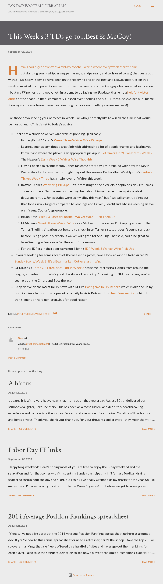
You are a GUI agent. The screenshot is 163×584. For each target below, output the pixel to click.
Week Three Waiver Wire (56, 223)
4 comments (26, 495)
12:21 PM (23, 349)
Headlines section (122, 293)
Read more (148, 428)
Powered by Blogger (83, 575)
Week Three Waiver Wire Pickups (78, 140)
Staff (20, 338)
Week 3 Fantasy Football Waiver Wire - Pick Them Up (77, 217)
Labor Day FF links (34, 449)
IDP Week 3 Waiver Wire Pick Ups (109, 248)
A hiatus (19, 382)
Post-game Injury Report (102, 287)
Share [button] (147, 314)
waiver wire (42, 314)
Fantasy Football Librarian (37, 5)
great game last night (37, 343)
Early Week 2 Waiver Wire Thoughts (67, 159)
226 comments (27, 428)
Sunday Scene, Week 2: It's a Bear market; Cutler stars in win (57, 261)
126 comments (27, 562)
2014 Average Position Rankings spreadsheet (68, 516)
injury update (25, 314)
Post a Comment (17, 357)
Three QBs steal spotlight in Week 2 (58, 268)
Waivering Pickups (56, 185)
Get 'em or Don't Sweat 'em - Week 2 (126, 153)
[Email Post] (55, 314)
